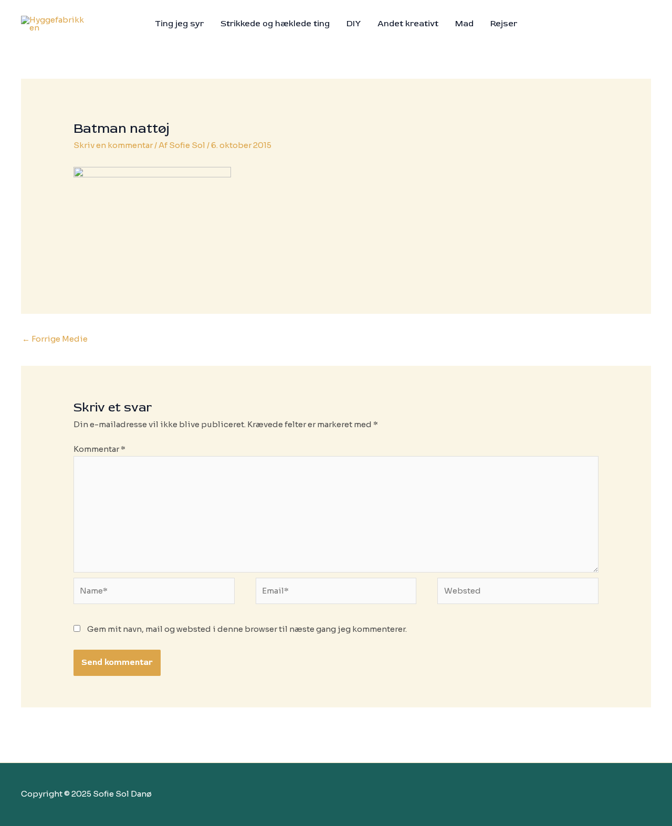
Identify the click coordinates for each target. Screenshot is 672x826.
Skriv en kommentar (113, 145)
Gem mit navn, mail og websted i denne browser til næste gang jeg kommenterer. (247, 629)
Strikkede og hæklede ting (275, 23)
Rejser (503, 23)
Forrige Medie (55, 339)
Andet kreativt (407, 23)
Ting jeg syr (179, 23)
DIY (353, 23)
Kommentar (99, 449)
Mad (464, 23)
